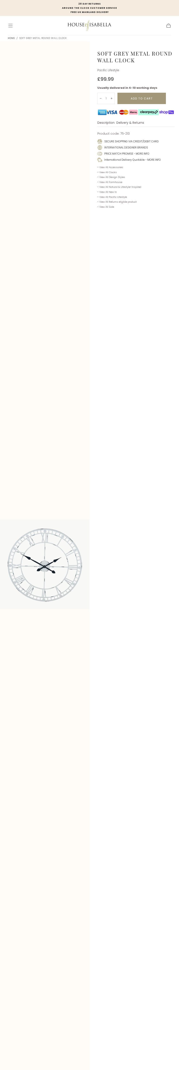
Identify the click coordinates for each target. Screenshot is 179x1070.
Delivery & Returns (130, 123)
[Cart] (168, 25)
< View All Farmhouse (109, 182)
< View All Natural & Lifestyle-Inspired (119, 187)
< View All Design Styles (111, 177)
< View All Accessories (110, 167)
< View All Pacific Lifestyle (112, 197)
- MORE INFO (141, 153)
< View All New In (107, 192)
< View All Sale (105, 207)
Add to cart (142, 98)
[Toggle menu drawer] (10, 25)
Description (106, 123)
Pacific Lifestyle (108, 70)
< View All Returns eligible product (117, 202)
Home (11, 38)
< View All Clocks (107, 172)
